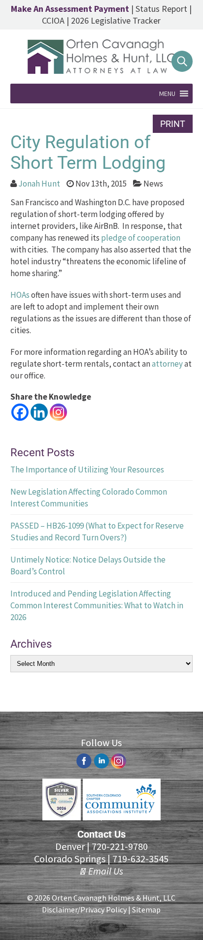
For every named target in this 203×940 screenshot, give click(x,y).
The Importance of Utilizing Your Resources (87, 469)
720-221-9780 (120, 846)
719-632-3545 (140, 858)
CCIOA (53, 20)
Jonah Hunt (39, 183)
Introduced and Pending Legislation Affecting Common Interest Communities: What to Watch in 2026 (96, 605)
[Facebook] (20, 412)
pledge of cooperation (140, 237)
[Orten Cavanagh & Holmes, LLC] (101, 70)
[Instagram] (58, 412)
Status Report (161, 8)
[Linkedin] (39, 412)
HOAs (20, 294)
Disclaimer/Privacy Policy (84, 909)
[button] (167, 93)
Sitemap (146, 909)
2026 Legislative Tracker (116, 20)
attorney (167, 363)
